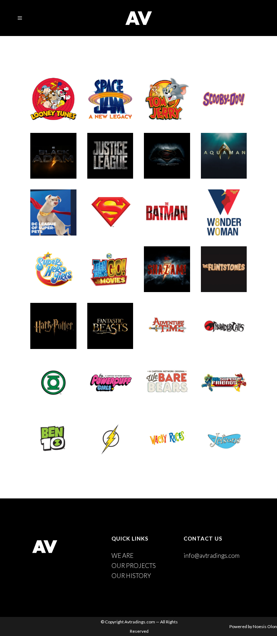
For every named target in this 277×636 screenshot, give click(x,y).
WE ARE (122, 555)
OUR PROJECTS (133, 565)
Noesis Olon (265, 626)
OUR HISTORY (131, 575)
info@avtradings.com (211, 555)
